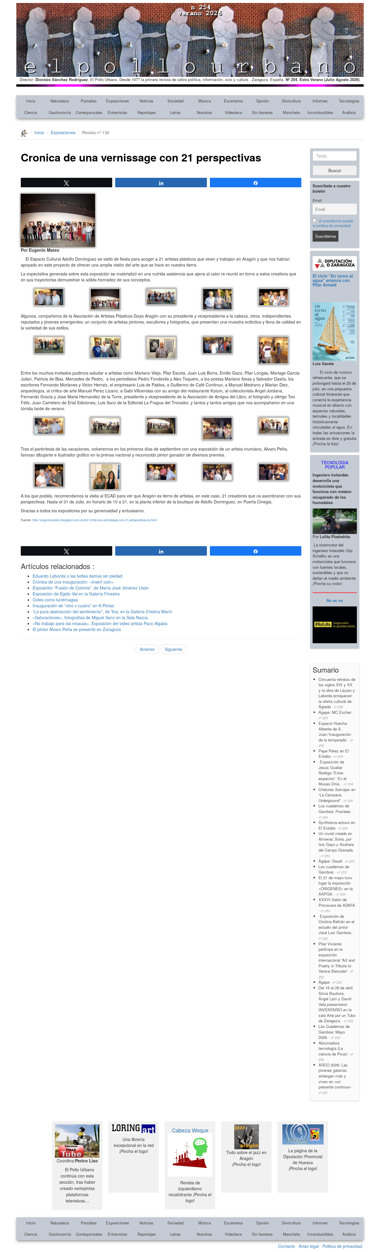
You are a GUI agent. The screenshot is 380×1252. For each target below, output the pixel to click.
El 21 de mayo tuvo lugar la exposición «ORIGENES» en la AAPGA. (336, 886)
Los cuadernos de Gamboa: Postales (336, 811)
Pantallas (89, 101)
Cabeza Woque (190, 1130)
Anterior (147, 649)
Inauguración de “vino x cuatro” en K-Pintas (73, 605)
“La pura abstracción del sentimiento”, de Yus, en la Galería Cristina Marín (102, 611)
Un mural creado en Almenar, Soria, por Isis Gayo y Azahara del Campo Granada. (336, 844)
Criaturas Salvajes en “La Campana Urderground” (337, 795)
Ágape (330, 982)
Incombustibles (320, 112)
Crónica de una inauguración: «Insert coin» (73, 582)
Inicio (30, 101)
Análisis (349, 112)
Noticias (146, 101)
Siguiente (173, 649)
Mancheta (291, 112)
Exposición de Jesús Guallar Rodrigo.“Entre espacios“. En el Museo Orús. (336, 773)
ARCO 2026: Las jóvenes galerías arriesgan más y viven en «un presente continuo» (336, 1078)
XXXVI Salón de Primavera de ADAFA (337, 905)
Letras (175, 112)
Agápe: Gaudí (336, 861)
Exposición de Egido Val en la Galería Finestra (76, 594)
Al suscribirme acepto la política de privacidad (333, 223)
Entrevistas (117, 112)
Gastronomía (60, 112)
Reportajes (146, 112)
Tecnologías (349, 101)
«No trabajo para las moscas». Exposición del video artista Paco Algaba (100, 623)
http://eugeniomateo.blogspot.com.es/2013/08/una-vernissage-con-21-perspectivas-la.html (94, 520)
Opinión (262, 101)
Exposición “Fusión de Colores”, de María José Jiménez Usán (91, 588)
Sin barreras (262, 112)
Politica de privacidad (342, 1246)
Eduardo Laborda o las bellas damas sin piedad (77, 576)
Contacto (286, 1246)
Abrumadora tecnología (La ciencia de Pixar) (336, 1051)
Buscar (334, 170)
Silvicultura (291, 101)
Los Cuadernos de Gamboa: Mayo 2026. (334, 1031)
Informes (320, 101)
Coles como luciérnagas (55, 600)
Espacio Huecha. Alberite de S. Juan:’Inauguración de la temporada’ (336, 734)
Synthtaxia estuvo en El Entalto (337, 825)
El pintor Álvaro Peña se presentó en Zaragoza (77, 629)
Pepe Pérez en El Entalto (334, 753)
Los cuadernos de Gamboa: (334, 869)
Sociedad (175, 101)
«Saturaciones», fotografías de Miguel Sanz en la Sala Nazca (90, 617)
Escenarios (233, 101)
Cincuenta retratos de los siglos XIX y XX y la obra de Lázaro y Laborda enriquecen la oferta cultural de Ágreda (337, 693)
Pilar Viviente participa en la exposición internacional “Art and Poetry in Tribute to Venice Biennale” (337, 960)
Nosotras (204, 112)
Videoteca (233, 112)
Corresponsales (89, 112)
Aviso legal (309, 1246)
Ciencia (30, 112)
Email (317, 200)
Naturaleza (59, 101)
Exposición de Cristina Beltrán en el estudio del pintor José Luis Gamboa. (336, 927)
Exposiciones (117, 101)
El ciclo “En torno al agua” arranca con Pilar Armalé (333, 280)
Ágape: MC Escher (336, 714)
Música (204, 101)
